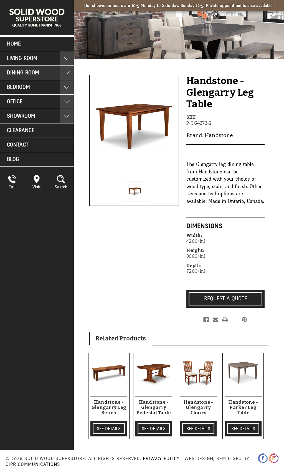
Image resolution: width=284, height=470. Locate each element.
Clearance (20, 130)
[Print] (225, 320)
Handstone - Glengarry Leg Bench (109, 407)
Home (14, 44)
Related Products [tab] (120, 338)
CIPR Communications (33, 464)
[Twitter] (234, 320)
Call (12, 187)
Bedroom (18, 87)
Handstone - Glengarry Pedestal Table (153, 407)
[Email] (215, 320)
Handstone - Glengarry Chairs (198, 407)
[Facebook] (206, 320)
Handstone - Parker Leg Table (243, 407)
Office (14, 101)
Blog (13, 159)
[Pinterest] (244, 320)
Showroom (21, 116)
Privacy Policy (161, 458)
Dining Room (23, 73)
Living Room (22, 58)
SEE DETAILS (109, 428)
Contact (18, 145)
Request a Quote (225, 298)
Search (61, 187)
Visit (36, 187)
